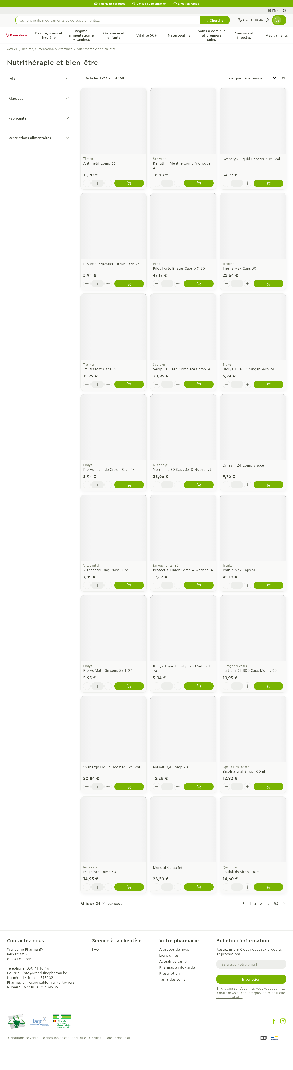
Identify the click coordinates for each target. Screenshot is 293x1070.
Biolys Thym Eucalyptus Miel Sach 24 (182, 668)
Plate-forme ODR (117, 1038)
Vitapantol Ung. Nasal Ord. (106, 569)
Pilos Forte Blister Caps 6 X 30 (179, 268)
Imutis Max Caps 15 (99, 368)
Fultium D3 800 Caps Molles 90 (250, 670)
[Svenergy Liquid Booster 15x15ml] (113, 729)
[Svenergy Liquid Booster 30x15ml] (253, 121)
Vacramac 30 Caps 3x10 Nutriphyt (182, 469)
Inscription (251, 979)
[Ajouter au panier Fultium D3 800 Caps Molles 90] (268, 686)
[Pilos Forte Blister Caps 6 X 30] (183, 226)
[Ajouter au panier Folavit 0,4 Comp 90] (199, 786)
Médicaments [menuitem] (279, 36)
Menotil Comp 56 (167, 867)
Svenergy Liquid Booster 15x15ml (111, 766)
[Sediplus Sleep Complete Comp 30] (183, 326)
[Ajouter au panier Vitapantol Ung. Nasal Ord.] (129, 585)
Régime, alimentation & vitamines (47, 49)
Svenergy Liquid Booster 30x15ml (251, 158)
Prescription (169, 973)
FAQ (95, 949)
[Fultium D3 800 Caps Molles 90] (253, 628)
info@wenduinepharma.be (45, 972)
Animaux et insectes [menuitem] (247, 35)
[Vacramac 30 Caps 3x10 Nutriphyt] (183, 427)
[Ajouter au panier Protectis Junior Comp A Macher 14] (199, 585)
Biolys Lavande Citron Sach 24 (109, 469)
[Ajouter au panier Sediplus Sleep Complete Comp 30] (199, 384)
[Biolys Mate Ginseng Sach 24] (113, 628)
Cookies (95, 1038)
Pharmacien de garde (177, 967)
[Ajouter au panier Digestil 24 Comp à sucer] (268, 484)
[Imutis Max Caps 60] (253, 528)
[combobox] (107, 20)
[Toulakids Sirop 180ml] (253, 829)
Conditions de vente (23, 1038)
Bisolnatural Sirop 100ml (244, 771)
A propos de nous (174, 949)
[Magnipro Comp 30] (113, 829)
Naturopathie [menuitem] (181, 36)
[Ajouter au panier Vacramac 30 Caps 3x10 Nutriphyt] (199, 484)
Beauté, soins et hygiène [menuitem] (50, 35)
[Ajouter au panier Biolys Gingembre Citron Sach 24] (129, 283)
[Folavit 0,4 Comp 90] (183, 729)
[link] (245, 903)
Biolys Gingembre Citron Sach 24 (111, 263)
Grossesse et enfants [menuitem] (116, 35)
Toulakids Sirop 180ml (242, 871)
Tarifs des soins (172, 979)
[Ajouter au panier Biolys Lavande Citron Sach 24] (129, 484)
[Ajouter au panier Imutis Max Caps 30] (268, 283)
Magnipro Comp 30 (99, 871)
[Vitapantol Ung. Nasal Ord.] (113, 528)
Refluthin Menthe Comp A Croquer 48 (182, 165)
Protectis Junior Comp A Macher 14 (183, 569)
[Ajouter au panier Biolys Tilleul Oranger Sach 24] (268, 384)
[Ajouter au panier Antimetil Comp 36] (129, 183)
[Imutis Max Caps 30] (253, 226)
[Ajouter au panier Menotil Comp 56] (199, 887)
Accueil (12, 49)
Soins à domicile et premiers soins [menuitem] (213, 35)
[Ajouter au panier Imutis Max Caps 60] (268, 585)
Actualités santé (173, 961)
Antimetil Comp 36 (99, 163)
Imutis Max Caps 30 (239, 268)
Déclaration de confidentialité (64, 1038)
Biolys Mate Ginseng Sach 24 (108, 670)
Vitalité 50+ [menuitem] (149, 36)
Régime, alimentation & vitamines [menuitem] (83, 35)
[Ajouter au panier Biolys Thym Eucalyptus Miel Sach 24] (199, 686)
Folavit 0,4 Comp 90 (170, 766)
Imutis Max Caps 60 (239, 569)
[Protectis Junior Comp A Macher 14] (183, 528)
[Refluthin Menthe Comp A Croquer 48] (183, 121)
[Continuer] (283, 903)
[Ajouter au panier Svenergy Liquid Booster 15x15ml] (129, 786)
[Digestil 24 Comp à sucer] (253, 427)
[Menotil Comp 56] (183, 829)
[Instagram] (283, 1021)
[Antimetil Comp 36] (113, 121)
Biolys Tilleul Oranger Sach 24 (248, 368)
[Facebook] (274, 1021)
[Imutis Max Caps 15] (113, 326)
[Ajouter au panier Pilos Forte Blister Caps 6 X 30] (199, 283)
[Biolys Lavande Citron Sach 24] (113, 427)
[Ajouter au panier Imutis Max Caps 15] (129, 384)
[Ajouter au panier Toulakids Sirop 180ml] (268, 887)
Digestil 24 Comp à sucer (244, 465)
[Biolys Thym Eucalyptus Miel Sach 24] (183, 628)
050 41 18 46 (37, 968)
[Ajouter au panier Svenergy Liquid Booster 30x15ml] (268, 183)
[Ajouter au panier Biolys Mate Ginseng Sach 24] (129, 686)
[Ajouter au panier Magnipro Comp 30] (129, 887)
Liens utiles (168, 955)
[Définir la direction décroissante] (283, 78)
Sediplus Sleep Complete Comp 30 (182, 368)
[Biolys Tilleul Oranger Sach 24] (253, 326)
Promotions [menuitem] (18, 35)
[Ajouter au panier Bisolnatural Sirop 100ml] (268, 786)
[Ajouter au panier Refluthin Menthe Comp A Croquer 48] (199, 183)
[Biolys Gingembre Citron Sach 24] (113, 226)
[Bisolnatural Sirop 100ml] (253, 729)
